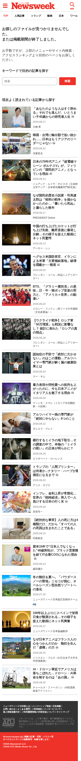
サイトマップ (63, 712)
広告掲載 (57, 706)
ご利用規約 (37, 709)
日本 (61, 15)
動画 (49, 15)
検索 (67, 81)
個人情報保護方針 (11, 712)
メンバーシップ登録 (41, 706)
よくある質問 (23, 709)
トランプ (36, 15)
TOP (5, 15)
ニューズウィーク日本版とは (16, 706)
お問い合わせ (9, 709)
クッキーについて (52, 709)
